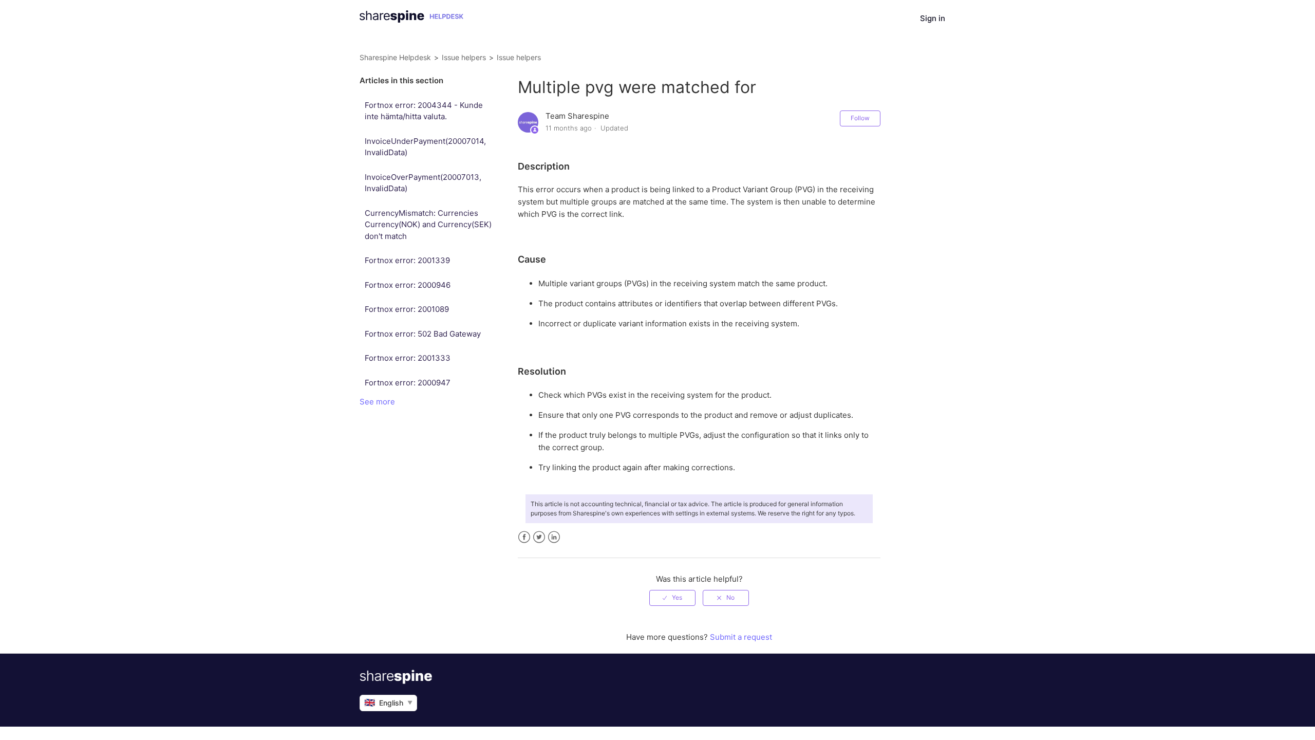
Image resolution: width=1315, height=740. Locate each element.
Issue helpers (464, 57)
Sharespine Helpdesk (395, 57)
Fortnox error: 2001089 (407, 309)
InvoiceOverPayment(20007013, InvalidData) (423, 183)
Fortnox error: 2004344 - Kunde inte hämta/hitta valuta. (424, 111)
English (388, 702)
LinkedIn (554, 537)
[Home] (411, 20)
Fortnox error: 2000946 (407, 285)
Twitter (539, 537)
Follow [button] (860, 118)
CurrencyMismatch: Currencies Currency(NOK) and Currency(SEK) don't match (428, 224)
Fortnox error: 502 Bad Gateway (423, 334)
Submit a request (741, 637)
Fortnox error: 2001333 (407, 358)
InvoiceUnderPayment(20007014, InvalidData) (425, 147)
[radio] (672, 597)
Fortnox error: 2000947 (407, 382)
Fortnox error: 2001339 (407, 260)
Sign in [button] (932, 18)
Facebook (524, 537)
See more (377, 401)
